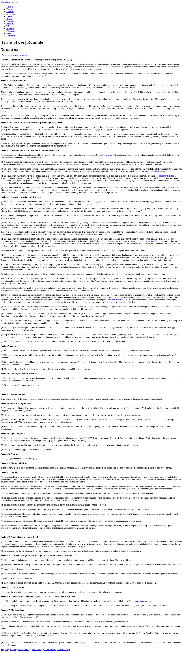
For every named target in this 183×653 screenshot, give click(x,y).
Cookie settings (63, 649)
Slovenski (10, 36)
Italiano (9, 19)
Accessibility (37, 649)
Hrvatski (10, 28)
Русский (10, 24)
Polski (9, 16)
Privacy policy (24, 649)
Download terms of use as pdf (14, 55)
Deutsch (9, 7)
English (9, 9)
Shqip (8, 33)
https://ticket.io (154, 241)
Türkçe (9, 26)
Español (9, 21)
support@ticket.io (152, 171)
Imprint (13, 649)
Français (10, 11)
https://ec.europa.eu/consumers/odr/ (139, 601)
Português (10, 31)
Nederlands (11, 14)
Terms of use (50, 649)
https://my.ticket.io (104, 155)
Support (4, 649)
